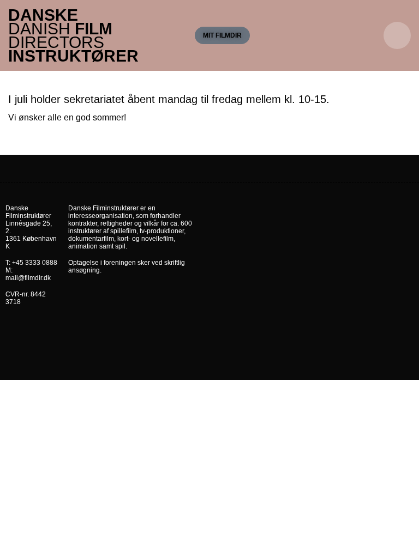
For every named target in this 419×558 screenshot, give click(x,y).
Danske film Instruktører (73, 35)
